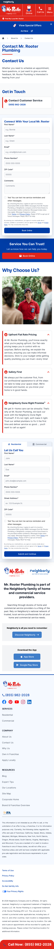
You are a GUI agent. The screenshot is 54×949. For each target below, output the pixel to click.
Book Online (29, 12)
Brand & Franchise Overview (16, 805)
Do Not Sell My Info (10, 886)
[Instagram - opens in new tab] (23, 702)
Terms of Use (8, 870)
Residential (16, 444)
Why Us (6, 748)
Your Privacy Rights (15, 891)
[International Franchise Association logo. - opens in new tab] (7, 813)
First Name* (9, 124)
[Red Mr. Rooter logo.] (14, 571)
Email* (7, 147)
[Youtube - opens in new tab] (17, 702)
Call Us (40, 12)
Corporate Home (10, 799)
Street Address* (11, 498)
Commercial (41, 444)
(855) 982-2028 (17, 104)
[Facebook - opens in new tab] (4, 702)
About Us (6, 736)
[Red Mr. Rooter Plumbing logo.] (27, 685)
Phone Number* (11, 158)
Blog (4, 776)
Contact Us (7, 742)
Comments (9, 181)
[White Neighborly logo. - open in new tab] (8, 2)
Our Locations (9, 787)
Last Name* (9, 136)
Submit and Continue (27, 554)
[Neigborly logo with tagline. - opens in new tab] (40, 571)
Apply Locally (9, 760)
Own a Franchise (10, 754)
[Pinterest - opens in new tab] (10, 702)
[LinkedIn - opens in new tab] (29, 702)
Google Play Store (29, 665)
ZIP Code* (8, 169)
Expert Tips (8, 782)
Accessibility (7, 881)
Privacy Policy (25, 214)
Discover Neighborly (25, 634)
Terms (14, 214)
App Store (29, 656)
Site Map (6, 793)
